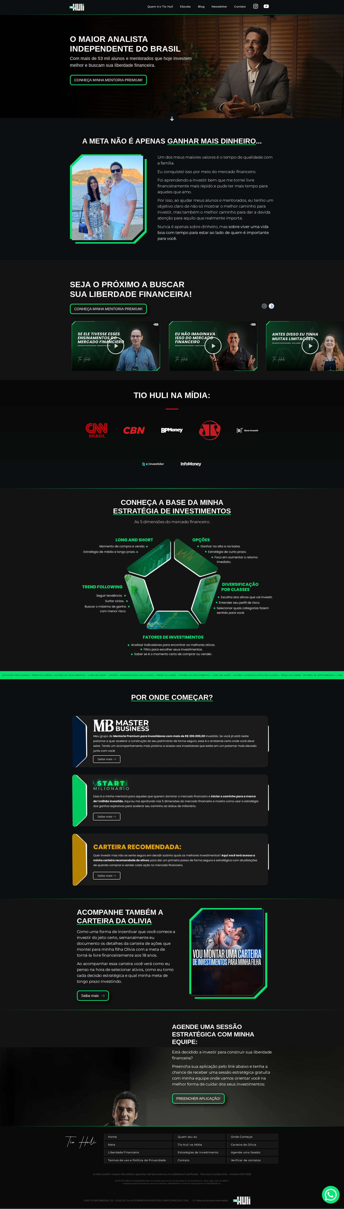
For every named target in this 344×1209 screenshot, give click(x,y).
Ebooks (185, 6)
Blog (201, 6)
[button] (271, 306)
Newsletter (219, 6)
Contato (240, 6)
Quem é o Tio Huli (160, 6)
